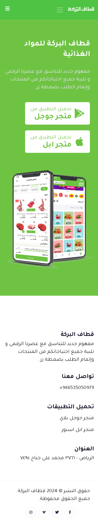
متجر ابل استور (78, 430)
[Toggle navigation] (60, 10)
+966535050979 (77, 388)
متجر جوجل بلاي (77, 418)
